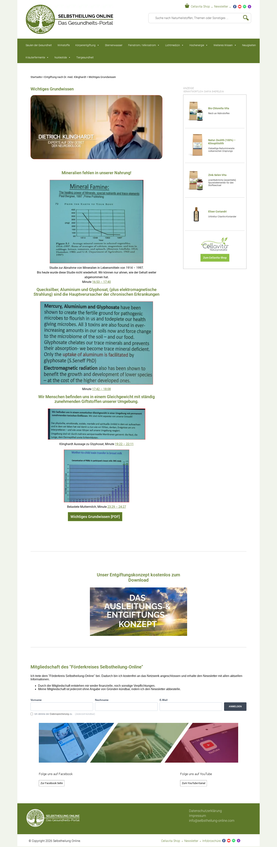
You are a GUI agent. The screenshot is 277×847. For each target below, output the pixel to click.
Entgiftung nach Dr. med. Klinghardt (65, 77)
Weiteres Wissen (223, 45)
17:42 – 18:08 (101, 389)
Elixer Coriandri (217, 211)
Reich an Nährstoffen (219, 113)
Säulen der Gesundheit (39, 45)
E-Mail (164, 699)
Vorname (36, 699)
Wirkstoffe (63, 45)
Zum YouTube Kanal (193, 783)
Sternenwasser (113, 45)
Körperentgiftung (85, 45)
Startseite (36, 77)
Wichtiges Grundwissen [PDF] (95, 516)
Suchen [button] (244, 18)
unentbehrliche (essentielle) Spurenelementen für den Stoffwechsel (222, 183)
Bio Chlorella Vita (218, 108)
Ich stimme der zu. (64, 714)
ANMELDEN (235, 706)
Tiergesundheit (85, 57)
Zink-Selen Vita (217, 175)
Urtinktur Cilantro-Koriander (222, 216)
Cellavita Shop (200, 6)
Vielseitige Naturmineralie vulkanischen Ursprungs (221, 149)
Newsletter (221, 6)
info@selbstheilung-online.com (211, 821)
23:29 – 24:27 (116, 507)
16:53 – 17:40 (101, 282)
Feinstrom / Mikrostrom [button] (142, 45)
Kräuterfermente (35, 57)
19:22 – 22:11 (124, 444)
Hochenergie (196, 45)
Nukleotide (60, 57)
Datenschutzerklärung (205, 811)
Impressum (197, 816)
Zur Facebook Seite (52, 783)
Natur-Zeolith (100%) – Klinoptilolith (222, 142)
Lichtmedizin (172, 45)
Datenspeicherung (59, 714)
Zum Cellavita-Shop (215, 257)
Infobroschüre (211, 841)
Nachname (102, 699)
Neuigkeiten (249, 45)
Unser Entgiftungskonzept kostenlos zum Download (138, 577)
